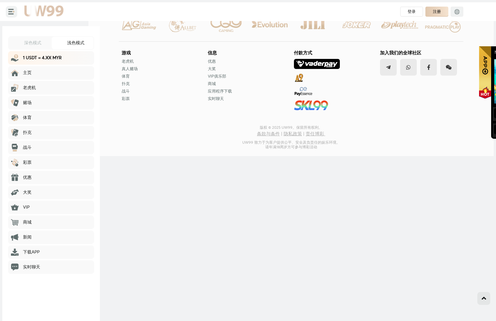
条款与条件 (268, 134)
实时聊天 (216, 99)
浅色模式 (75, 42)
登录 (412, 11)
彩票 (126, 99)
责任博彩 (315, 134)
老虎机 (128, 61)
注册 (437, 11)
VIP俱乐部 (217, 76)
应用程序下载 (220, 91)
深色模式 (32, 42)
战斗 (126, 91)
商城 (212, 84)
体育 (126, 76)
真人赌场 (130, 69)
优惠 (212, 61)
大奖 (212, 69)
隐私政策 (293, 134)
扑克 (126, 84)
